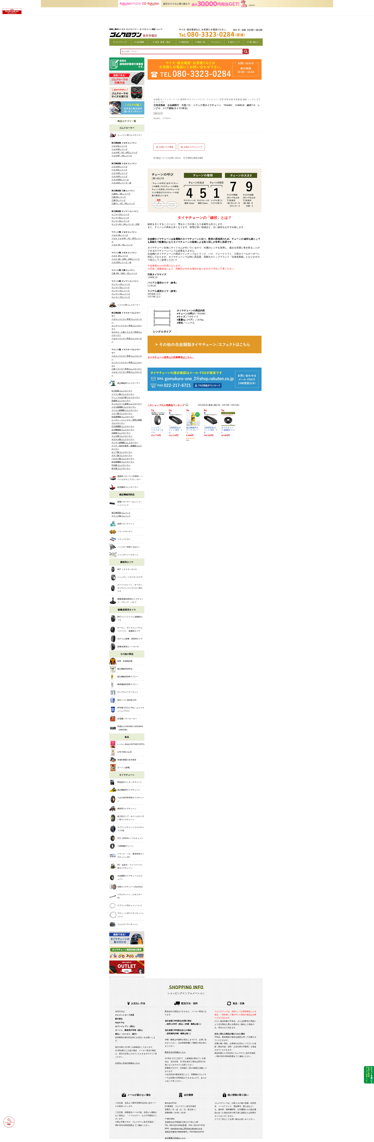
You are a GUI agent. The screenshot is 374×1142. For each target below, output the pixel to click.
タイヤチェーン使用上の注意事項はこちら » (171, 357)
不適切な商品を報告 (194, 158)
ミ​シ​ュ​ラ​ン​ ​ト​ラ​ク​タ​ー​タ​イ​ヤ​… (157, 430)
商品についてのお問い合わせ (168, 158)
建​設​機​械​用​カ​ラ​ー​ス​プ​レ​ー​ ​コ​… (193, 430)
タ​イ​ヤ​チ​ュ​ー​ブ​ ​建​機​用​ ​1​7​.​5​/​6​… (228, 430)
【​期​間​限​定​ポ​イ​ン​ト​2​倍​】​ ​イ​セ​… (175, 430)
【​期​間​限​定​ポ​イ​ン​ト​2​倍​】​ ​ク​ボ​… (211, 430)
